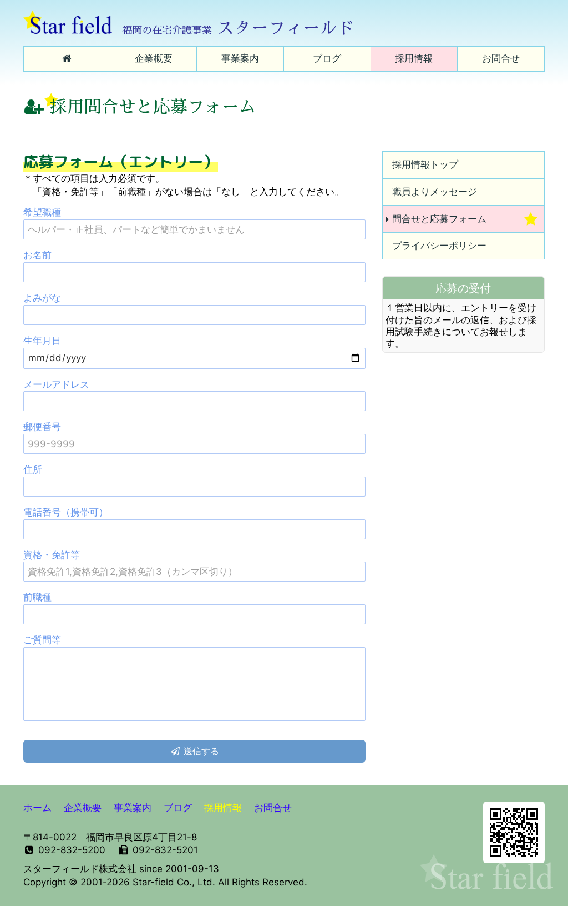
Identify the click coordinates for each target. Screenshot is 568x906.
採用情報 (425, 164)
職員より (434, 191)
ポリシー (439, 245)
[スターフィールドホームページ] (66, 59)
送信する (200, 751)
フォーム (439, 218)
